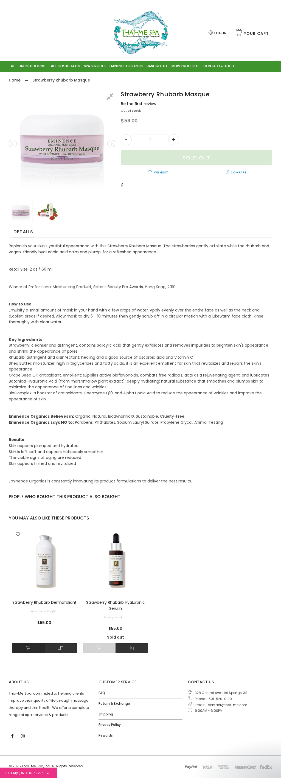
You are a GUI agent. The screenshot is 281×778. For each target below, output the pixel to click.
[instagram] (23, 736)
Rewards (106, 735)
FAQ (102, 692)
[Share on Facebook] (122, 185)
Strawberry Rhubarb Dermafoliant (44, 602)
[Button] (28, 648)
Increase (173, 139)
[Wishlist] (18, 534)
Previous (13, 143)
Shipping (106, 714)
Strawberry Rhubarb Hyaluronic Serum (115, 605)
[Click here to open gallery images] (110, 97)
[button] (126, 139)
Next (110, 143)
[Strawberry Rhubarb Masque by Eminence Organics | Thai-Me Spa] (21, 211)
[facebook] (13, 736)
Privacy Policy (110, 724)
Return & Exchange (114, 703)
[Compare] (60, 648)
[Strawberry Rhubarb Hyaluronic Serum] (115, 561)
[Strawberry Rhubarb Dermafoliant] (44, 561)
